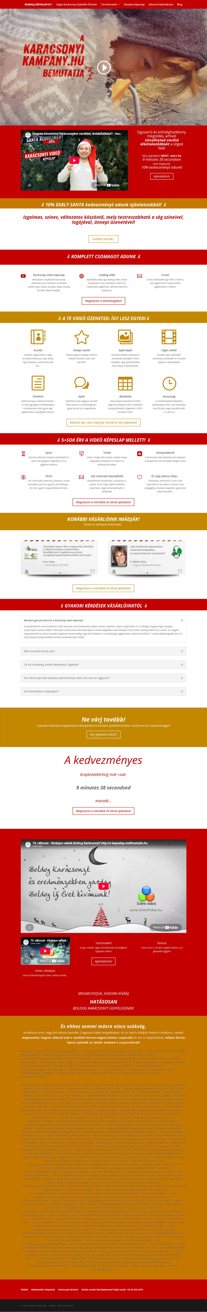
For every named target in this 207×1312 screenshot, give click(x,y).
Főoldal (24, 1290)
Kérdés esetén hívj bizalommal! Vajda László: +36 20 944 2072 (112, 1290)
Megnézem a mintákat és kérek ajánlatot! (103, 502)
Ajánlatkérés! (103, 961)
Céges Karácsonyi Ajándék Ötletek (76, 4)
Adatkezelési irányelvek (43, 1290)
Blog (179, 4)
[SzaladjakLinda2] (60, 578)
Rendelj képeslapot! (38, 4)
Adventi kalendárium (161, 4)
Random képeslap (134, 4)
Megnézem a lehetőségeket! (103, 301)
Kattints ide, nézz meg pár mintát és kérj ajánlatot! (103, 422)
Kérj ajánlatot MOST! (103, 734)
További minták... (103, 239)
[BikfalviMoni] (147, 578)
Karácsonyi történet (68, 1290)
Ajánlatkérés (162, 176)
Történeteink (109, 4)
